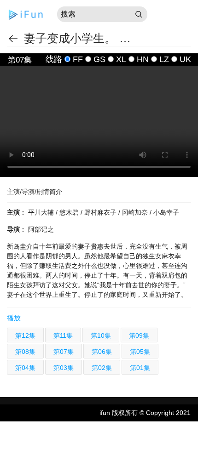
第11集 (63, 335)
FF (78, 59)
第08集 (25, 351)
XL (121, 59)
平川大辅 (42, 212)
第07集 (63, 351)
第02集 (102, 367)
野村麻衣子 (101, 212)
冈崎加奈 (136, 212)
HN (143, 59)
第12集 (25, 335)
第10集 (101, 335)
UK (185, 59)
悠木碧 (70, 212)
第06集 (102, 351)
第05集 (140, 351)
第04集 (25, 367)
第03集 (63, 367)
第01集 (140, 367)
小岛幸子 (166, 212)
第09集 (139, 335)
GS (99, 59)
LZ (164, 59)
